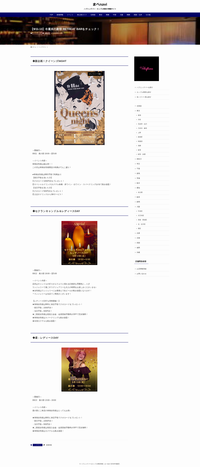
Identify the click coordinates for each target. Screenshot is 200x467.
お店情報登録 (141, 269)
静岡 (138, 202)
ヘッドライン (37, 33)
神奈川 (139, 159)
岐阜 (138, 197)
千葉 (138, 168)
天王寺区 (141, 215)
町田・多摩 (141, 154)
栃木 (138, 183)
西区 (139, 228)
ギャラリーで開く (95, 74)
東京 (138, 111)
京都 (138, 238)
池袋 (139, 145)
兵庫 (138, 233)
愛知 (138, 188)
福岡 (138, 248)
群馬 (138, 173)
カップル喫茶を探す (144, 92)
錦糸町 (140, 137)
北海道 (139, 106)
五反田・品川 (142, 124)
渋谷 (139, 119)
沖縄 (138, 252)
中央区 (140, 211)
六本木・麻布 (142, 128)
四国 (138, 243)
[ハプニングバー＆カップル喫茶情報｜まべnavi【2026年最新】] (100, 6)
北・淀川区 (141, 224)
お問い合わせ (141, 274)
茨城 (138, 178)
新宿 (139, 115)
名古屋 (140, 192)
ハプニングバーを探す (145, 87)
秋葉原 (140, 141)
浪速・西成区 (142, 220)
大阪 (138, 207)
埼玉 (138, 164)
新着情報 (47, 33)
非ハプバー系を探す (144, 97)
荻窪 (139, 150)
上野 (139, 132)
